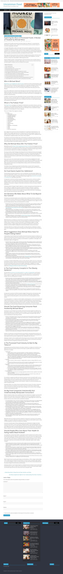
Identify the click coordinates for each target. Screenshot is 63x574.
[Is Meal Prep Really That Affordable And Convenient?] (47, 80)
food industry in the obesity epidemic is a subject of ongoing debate (22, 272)
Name (4, 495)
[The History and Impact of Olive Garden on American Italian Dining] (26, 542)
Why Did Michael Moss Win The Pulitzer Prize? (13, 68)
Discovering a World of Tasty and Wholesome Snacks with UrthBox (55, 75)
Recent (52, 58)
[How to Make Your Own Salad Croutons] (47, 21)
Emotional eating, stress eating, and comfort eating (14, 207)
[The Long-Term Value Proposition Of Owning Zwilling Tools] (47, 125)
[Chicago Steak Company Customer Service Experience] (26, 525)
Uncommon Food (12, 4)
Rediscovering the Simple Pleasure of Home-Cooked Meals (54, 61)
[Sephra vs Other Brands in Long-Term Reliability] (47, 112)
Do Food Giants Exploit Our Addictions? (11, 69)
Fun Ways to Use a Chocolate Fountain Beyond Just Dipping (54, 120)
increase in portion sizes (31, 283)
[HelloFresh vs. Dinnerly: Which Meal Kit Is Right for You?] (26, 536)
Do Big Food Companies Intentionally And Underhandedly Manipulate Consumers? (19, 77)
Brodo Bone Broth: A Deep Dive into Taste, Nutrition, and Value (17, 472)
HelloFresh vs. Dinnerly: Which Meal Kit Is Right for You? (34, 538)
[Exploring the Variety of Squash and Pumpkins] (47, 27)
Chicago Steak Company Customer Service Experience (34, 526)
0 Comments (23, 41)
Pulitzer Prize (8, 105)
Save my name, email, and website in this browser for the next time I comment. (19, 513)
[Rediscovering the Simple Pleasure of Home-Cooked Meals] (47, 59)
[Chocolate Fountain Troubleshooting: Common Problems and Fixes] (26, 555)
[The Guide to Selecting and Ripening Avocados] (47, 35)
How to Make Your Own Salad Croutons (54, 22)
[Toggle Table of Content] (32, 65)
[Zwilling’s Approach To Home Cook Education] (26, 531)
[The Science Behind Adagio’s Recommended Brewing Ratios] (26, 548)
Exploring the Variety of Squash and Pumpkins (54, 28)
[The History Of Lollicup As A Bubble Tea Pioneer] (47, 106)
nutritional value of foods (25, 215)
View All (57, 53)
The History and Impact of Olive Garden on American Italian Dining (34, 544)
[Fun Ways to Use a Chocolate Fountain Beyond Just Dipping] (47, 119)
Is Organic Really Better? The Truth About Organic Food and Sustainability (54, 101)
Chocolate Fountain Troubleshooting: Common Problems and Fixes (34, 556)
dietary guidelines (28, 256)
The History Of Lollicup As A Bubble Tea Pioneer (55, 107)
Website (4, 507)
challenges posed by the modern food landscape (18, 265)
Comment (5, 481)
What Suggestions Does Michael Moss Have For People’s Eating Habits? (17, 72)
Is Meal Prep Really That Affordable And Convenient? (54, 82)
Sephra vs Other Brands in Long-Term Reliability (54, 114)
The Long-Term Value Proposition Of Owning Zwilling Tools (55, 127)
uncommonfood (14, 41)
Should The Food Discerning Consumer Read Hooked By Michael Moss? (17, 74)
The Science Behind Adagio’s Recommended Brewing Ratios (34, 550)
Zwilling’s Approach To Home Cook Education (33, 532)
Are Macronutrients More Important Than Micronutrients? (54, 68)
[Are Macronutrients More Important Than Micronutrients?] (47, 67)
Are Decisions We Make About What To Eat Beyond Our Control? (15, 71)
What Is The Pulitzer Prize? (9, 67)
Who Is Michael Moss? (9, 66)
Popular (47, 58)
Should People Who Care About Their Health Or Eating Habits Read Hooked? (18, 78)
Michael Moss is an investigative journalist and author (14, 83)
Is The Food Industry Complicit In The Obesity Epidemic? (14, 73)
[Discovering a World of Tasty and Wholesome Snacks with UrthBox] (47, 73)
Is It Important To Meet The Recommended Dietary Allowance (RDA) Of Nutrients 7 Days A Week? (55, 89)
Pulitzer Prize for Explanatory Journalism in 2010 (21, 146)
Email (4, 501)
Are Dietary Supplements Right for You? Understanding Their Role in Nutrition (25, 474)
